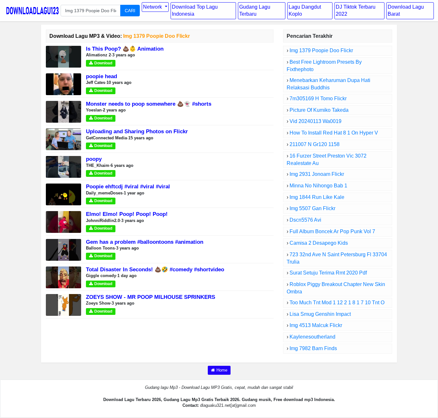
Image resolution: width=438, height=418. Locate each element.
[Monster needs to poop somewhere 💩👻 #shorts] (63, 111)
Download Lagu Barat (406, 10)
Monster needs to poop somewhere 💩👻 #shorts (148, 104)
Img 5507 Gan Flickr (312, 208)
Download (103, 63)
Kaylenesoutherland (312, 337)
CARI (130, 10)
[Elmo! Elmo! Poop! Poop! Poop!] (63, 221)
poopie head (101, 76)
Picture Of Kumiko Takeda (319, 110)
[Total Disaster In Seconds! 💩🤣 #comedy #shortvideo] (63, 277)
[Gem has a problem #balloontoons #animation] (63, 249)
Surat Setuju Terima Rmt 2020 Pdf (328, 272)
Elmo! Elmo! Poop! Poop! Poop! (127, 214)
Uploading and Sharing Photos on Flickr (137, 131)
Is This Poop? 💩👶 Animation (125, 49)
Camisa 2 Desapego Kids (319, 243)
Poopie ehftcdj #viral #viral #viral (128, 187)
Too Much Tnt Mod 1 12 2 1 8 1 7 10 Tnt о (337, 302)
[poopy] (63, 166)
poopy (94, 159)
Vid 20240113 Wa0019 (315, 121)
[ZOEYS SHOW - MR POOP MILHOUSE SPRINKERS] (63, 304)
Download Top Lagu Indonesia (195, 10)
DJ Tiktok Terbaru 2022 (355, 10)
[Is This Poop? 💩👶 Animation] (63, 56)
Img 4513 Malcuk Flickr (316, 325)
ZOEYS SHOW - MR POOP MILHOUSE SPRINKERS (150, 297)
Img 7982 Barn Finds (313, 348)
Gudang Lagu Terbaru (254, 10)
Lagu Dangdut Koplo (305, 10)
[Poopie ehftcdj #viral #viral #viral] (63, 194)
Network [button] (153, 7)
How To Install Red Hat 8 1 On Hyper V (334, 132)
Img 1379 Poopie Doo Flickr (321, 50)
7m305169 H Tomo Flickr (318, 98)
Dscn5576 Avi (305, 220)
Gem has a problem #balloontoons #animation (144, 242)
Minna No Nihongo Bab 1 (318, 185)
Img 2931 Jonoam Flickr (317, 174)
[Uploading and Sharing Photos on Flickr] (63, 139)
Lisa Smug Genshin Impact (320, 314)
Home (221, 370)
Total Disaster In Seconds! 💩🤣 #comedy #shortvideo (155, 269)
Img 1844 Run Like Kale (317, 197)
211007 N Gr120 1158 (315, 144)
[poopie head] (63, 83)
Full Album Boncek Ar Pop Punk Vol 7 (332, 231)
